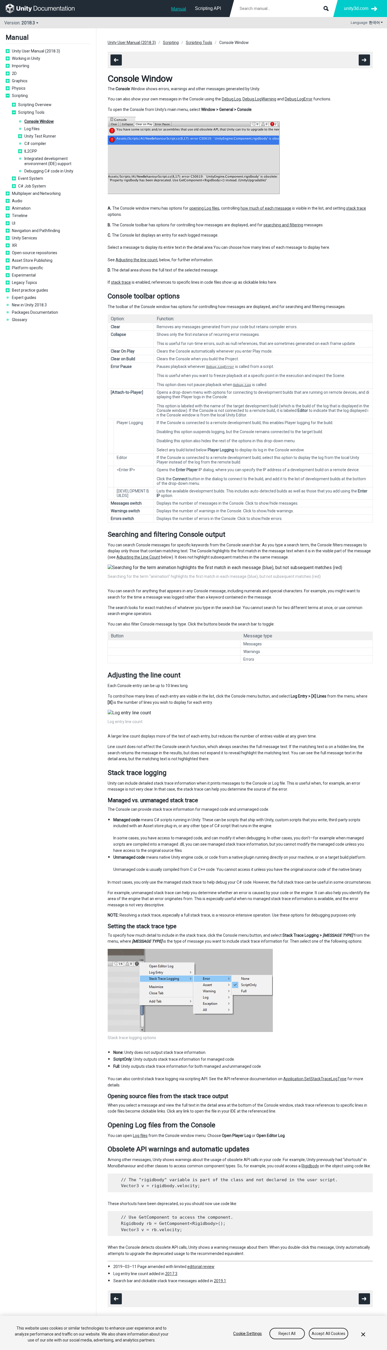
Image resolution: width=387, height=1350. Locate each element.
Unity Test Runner (40, 136)
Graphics (19, 81)
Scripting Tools (31, 112)
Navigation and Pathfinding (36, 230)
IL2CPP (30, 151)
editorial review (200, 1266)
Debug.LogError (298, 99)
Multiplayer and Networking (36, 193)
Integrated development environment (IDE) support (47, 161)
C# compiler (35, 143)
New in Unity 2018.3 (29, 305)
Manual (178, 9)
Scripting (20, 95)
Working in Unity (26, 58)
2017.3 (171, 1273)
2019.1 (220, 1281)
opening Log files (204, 208)
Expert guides (24, 297)
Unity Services (24, 238)
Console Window (39, 121)
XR (14, 245)
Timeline (19, 215)
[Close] (363, 1334)
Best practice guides (30, 290)
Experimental (24, 275)
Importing (20, 66)
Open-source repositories (34, 252)
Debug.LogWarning (259, 99)
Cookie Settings (247, 1333)
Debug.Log (231, 99)
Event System (30, 178)
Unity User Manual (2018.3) (36, 51)
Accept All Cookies (329, 1333)
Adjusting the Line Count (138, 557)
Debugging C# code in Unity (48, 171)
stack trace (356, 208)
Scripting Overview (35, 104)
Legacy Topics (24, 282)
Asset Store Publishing (32, 260)
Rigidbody (310, 1166)
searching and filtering (283, 225)
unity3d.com (356, 8)
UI (13, 223)
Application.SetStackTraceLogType (314, 1079)
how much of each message (266, 208)
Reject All (286, 1333)
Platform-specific (27, 268)
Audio (17, 201)
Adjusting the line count (137, 260)
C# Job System (32, 186)
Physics (18, 88)
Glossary (19, 319)
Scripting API (208, 8)
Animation (21, 208)
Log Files (32, 129)
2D (14, 73)
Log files (140, 1135)
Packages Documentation (35, 312)
